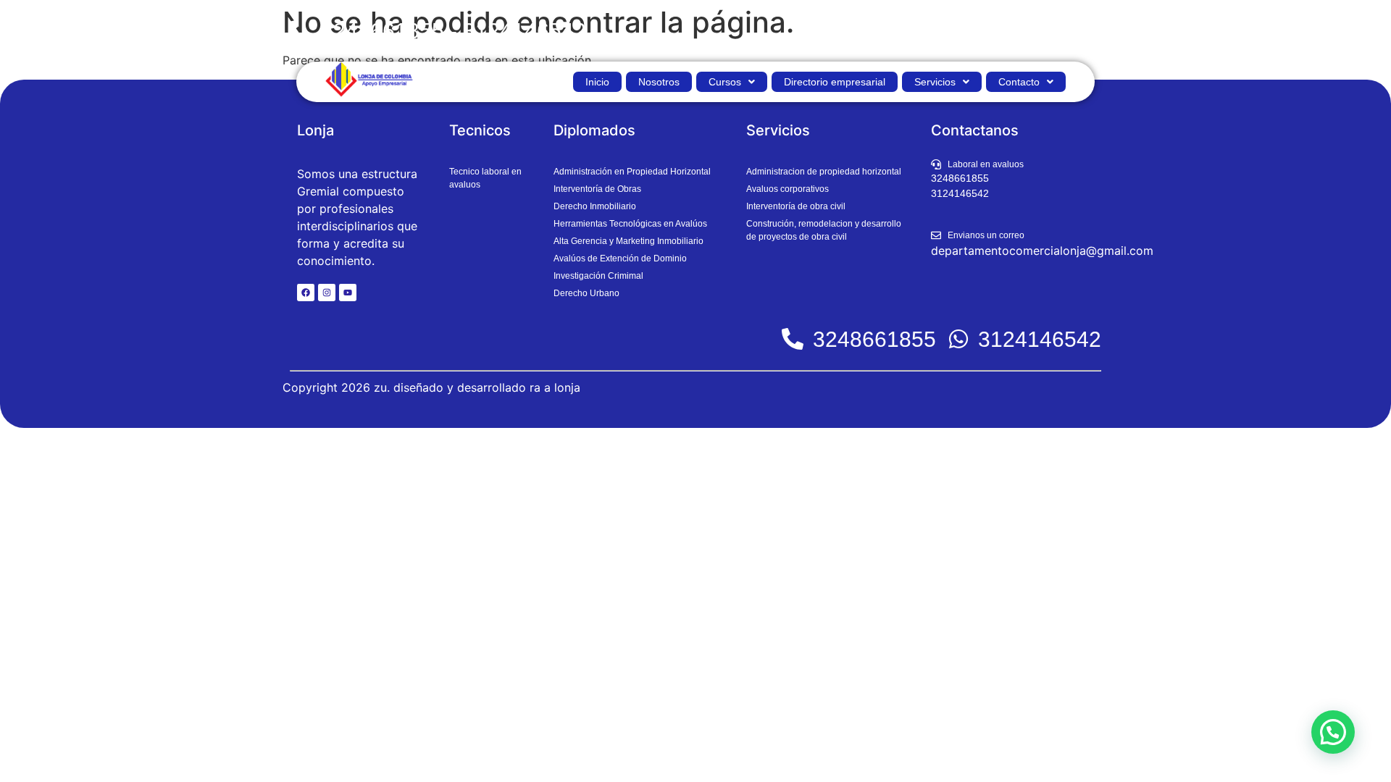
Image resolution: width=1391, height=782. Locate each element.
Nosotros (659, 82)
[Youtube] (347, 292)
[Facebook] (305, 292)
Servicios (935, 82)
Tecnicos (480, 130)
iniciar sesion (1062, 30)
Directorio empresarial (834, 82)
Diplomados (594, 130)
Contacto (1019, 82)
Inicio (597, 82)
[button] (731, 82)
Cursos (725, 82)
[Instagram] (326, 292)
